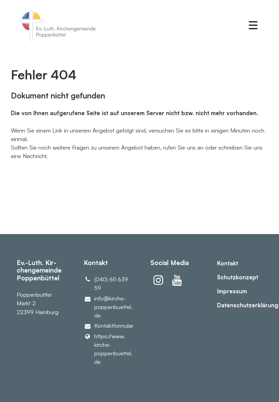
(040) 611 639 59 (111, 283)
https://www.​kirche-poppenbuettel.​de (111, 349)
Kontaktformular (111, 325)
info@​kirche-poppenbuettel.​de (111, 307)
